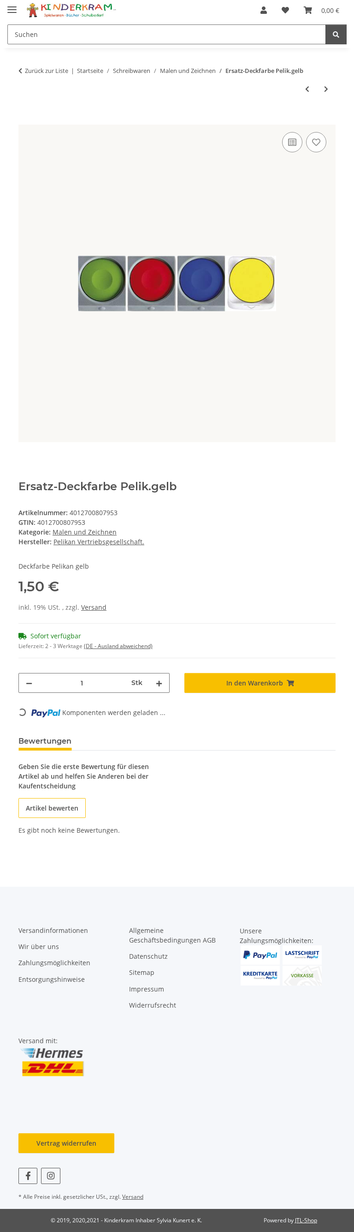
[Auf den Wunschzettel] (316, 142)
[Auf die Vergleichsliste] (292, 142)
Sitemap (141, 972)
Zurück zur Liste (46, 70)
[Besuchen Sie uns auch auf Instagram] (50, 1176)
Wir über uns (38, 946)
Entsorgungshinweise (51, 979)
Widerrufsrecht (152, 1005)
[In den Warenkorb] (25, 119)
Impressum (146, 989)
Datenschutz (148, 956)
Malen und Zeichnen (85, 532)
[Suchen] (336, 34)
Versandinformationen (53, 930)
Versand (93, 607)
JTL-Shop (306, 1220)
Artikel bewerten (52, 808)
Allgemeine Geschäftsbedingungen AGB (172, 935)
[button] (263, 10)
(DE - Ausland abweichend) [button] (118, 646)
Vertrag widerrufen (66, 1143)
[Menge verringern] (29, 682)
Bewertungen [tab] (44, 741)
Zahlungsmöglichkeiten (54, 962)
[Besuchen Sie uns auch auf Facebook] (27, 1176)
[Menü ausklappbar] (12, 6)
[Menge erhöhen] (159, 682)
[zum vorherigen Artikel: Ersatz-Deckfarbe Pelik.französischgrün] (307, 89)
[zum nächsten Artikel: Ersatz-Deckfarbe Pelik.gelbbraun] (326, 89)
